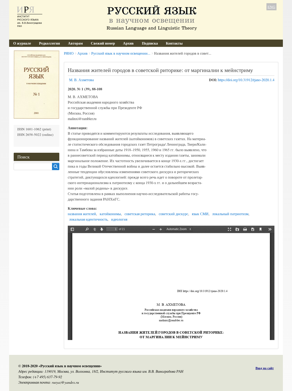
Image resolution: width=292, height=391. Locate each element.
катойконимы (110, 213)
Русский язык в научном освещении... (120, 53)
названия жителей (82, 213)
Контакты (174, 43)
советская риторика (140, 213)
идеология (119, 219)
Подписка (150, 43)
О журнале (22, 43)
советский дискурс (173, 213)
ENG (271, 6)
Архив (128, 43)
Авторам (75, 43)
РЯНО (69, 53)
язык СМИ (200, 213)
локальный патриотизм (230, 213)
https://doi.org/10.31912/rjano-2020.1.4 (246, 79)
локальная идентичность (88, 219)
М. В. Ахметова (81, 79)
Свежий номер (103, 43)
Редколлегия (49, 43)
